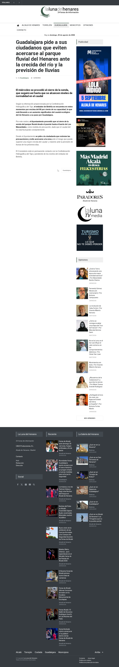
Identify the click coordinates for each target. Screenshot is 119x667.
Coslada (38, 652)
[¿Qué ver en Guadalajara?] (82, 505)
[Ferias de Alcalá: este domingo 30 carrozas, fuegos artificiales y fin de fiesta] (52, 446)
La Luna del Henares (30, 658)
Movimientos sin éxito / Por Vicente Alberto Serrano (96, 365)
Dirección (19, 465)
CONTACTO (21, 30)
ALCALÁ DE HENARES (31, 25)
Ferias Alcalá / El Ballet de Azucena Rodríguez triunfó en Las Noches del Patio (65, 614)
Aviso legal (91, 658)
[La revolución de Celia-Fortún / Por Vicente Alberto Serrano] (82, 310)
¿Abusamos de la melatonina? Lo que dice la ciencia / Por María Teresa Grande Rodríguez (96, 382)
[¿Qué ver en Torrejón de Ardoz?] (82, 475)
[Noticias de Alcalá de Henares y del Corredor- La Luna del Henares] (59, 13)
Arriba (97, 652)
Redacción (20, 463)
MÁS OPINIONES (89, 418)
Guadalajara (24, 78)
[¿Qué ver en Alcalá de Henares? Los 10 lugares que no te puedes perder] (82, 517)
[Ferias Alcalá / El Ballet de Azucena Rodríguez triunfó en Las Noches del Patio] (52, 614)
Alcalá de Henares (65, 453)
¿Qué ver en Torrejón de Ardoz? (93, 474)
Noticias (92, 450)
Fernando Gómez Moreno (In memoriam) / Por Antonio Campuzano (95, 293)
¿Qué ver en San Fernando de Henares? (95, 459)
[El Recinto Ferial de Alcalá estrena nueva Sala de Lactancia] (52, 576)
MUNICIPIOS (75, 25)
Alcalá (18, 652)
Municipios (63, 652)
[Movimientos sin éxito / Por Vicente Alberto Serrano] (82, 367)
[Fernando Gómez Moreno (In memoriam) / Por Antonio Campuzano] (82, 293)
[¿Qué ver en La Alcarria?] (82, 448)
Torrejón (28, 652)
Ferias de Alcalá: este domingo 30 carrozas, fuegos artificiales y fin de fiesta (65, 445)
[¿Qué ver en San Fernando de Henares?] (82, 460)
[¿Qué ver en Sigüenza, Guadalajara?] (82, 490)
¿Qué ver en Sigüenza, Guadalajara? (94, 489)
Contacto (82, 658)
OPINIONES (88, 25)
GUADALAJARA (61, 25)
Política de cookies (85, 660)
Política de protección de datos (89, 662)
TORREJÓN (47, 25)
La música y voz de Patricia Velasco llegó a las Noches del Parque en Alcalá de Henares (66, 491)
